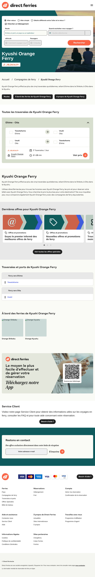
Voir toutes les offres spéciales (47, 252)
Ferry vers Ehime (15, 276)
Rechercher (79, 42)
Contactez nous (7, 518)
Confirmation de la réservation (76, 495)
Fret (34, 495)
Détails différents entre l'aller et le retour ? (49, 20)
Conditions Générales (9, 544)
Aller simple (24, 20)
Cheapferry (37, 538)
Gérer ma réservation (73, 492)
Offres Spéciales (8, 502)
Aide (3, 525)
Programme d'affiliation (73, 518)
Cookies (5, 538)
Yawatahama (12, 282)
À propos (36, 525)
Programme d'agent (72, 521)
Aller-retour (11, 20)
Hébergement (38, 492)
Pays (3, 492)
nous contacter (80, 565)
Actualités (37, 518)
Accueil (5, 79)
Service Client (7, 521)
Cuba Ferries (38, 541)
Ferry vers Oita (14, 291)
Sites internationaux (40, 521)
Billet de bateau (7, 505)
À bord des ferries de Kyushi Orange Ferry (33, 97)
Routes (7, 97)
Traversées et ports (9, 498)
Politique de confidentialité (11, 541)
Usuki (9, 297)
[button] (47, 123)
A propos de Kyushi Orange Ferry (70, 97)
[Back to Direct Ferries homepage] (19, 5)
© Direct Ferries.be (8, 561)
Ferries (36, 544)
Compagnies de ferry (25, 79)
